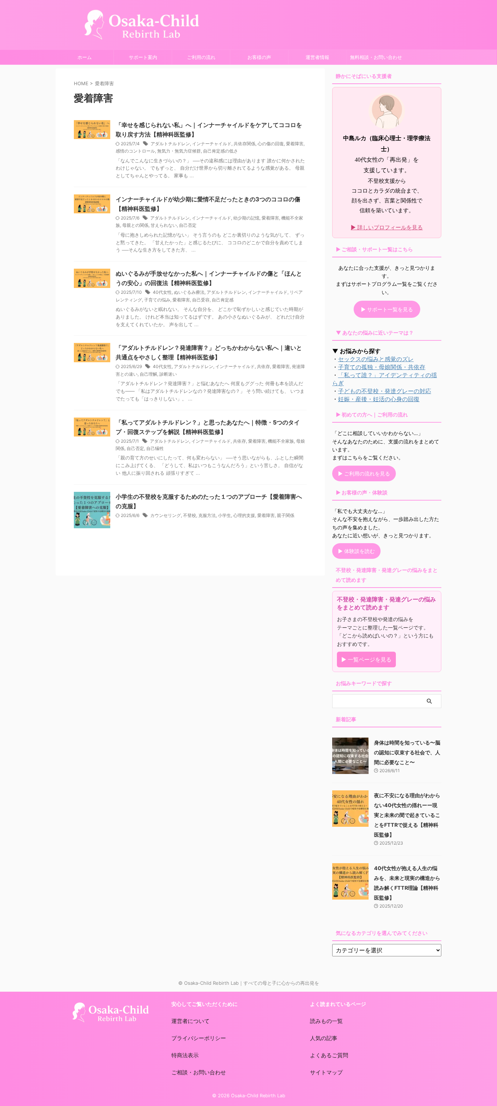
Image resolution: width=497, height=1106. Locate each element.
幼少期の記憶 (246, 218)
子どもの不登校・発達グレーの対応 (384, 391)
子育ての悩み (157, 300)
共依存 (263, 366)
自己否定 (187, 225)
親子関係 (285, 515)
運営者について (190, 1021)
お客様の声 (259, 57)
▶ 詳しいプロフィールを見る (387, 227)
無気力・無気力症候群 (179, 151)
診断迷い (168, 374)
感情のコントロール (135, 151)
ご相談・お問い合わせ (198, 1072)
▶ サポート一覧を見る (387, 309)
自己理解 (148, 374)
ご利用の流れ (201, 57)
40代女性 (162, 292)
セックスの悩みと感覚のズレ (376, 359)
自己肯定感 (223, 300)
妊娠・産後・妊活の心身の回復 (379, 399)
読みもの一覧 (326, 1021)
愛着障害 (294, 143)
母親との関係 (135, 225)
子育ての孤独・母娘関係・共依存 (381, 367)
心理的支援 (244, 515)
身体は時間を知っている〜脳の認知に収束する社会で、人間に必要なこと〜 (407, 752)
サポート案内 (143, 57)
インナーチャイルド (211, 143)
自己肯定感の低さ (220, 151)
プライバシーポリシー (198, 1038)
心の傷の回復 (271, 143)
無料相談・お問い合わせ (376, 57)
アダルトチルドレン (170, 143)
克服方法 (207, 515)
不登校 (189, 515)
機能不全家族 (281, 441)
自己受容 (201, 300)
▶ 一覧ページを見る (366, 659)
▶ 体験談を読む (356, 551)
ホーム (84, 57)
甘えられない (164, 225)
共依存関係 (244, 143)
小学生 (224, 515)
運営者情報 (317, 57)
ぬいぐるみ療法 (189, 292)
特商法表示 (185, 1055)
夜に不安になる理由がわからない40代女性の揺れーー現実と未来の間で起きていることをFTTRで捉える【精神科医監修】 (407, 815)
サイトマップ (326, 1072)
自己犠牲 (155, 448)
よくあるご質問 (329, 1055)
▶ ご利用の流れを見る (364, 473)
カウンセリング (165, 515)
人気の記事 (323, 1038)
